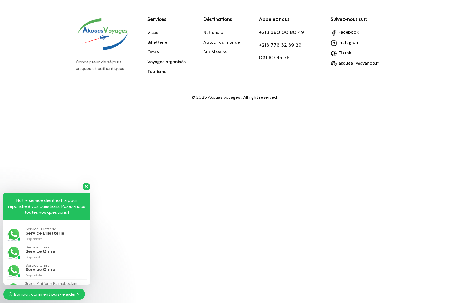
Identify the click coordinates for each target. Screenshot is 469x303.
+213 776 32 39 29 (280, 45)
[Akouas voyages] (107, 34)
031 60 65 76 (274, 57)
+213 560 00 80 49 (281, 32)
